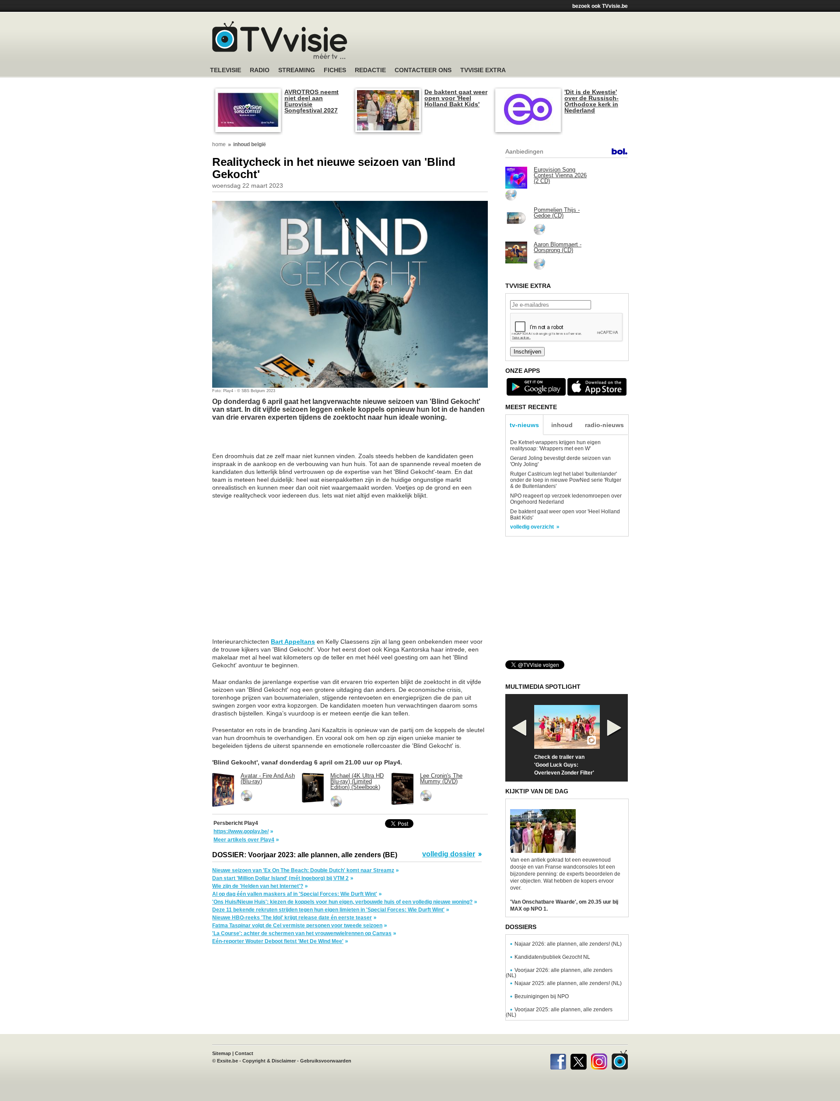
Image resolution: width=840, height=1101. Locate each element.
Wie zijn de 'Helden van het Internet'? (257, 886)
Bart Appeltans (293, 641)
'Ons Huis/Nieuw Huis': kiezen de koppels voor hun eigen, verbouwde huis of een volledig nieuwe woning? (342, 902)
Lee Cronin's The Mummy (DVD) (441, 778)
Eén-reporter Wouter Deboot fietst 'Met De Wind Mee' (277, 941)
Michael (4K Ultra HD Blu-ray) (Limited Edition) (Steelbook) (357, 781)
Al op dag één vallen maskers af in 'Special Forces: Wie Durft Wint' (294, 894)
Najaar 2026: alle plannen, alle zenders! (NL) (568, 944)
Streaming (296, 70)
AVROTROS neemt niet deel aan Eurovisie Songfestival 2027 (311, 101)
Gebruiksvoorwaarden (325, 1060)
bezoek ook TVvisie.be (600, 6)
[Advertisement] (503, 41)
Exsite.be (227, 1060)
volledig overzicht (532, 527)
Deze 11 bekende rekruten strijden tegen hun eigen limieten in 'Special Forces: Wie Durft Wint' (328, 910)
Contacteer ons (423, 70)
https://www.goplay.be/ (241, 831)
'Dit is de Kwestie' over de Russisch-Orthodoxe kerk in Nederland (591, 101)
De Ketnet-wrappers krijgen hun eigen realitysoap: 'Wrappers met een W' (555, 445)
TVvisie (620, 1060)
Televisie (225, 70)
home (219, 144)
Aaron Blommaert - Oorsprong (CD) (557, 247)
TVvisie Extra (483, 70)
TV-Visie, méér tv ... (279, 40)
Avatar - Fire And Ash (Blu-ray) (268, 778)
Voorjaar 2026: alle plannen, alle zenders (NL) (559, 972)
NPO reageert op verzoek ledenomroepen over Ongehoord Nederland (566, 499)
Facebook (558, 1060)
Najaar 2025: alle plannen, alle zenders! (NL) (568, 983)
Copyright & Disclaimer (269, 1060)
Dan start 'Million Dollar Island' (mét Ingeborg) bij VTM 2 (280, 878)
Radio (260, 70)
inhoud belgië (249, 144)
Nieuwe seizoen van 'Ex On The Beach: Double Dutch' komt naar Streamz (303, 870)
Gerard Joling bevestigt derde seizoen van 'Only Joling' (560, 461)
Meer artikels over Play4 (244, 840)
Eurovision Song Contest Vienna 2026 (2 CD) (560, 175)
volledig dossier (448, 854)
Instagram (599, 1060)
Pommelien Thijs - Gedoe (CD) (557, 213)
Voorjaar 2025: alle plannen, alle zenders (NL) (559, 1012)
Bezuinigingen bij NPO (541, 996)
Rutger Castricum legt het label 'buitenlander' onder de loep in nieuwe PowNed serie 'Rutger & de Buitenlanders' (565, 480)
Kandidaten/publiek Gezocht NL (552, 957)
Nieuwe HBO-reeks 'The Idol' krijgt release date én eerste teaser (292, 918)
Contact (244, 1053)
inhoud (562, 424)
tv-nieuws (524, 424)
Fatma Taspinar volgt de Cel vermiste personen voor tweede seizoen (297, 925)
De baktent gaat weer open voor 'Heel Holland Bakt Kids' (455, 98)
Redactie (370, 70)
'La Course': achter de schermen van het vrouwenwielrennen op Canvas (302, 933)
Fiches (335, 70)
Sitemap (221, 1053)
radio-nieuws (604, 424)
